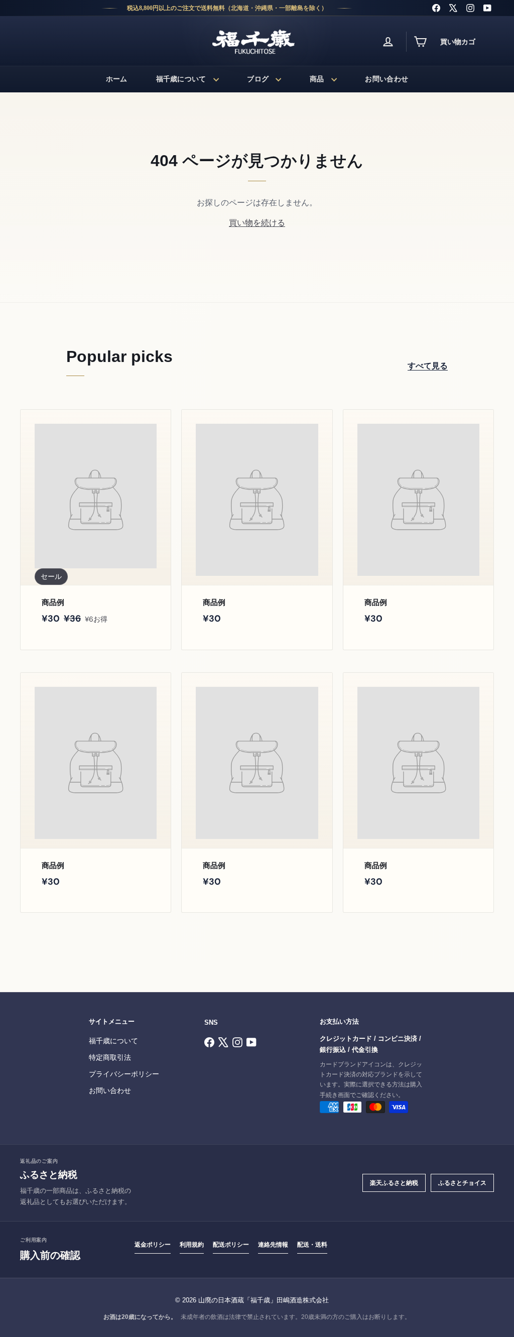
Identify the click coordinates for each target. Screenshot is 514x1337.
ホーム (116, 79)
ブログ (258, 79)
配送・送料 (312, 1244)
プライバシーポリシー (124, 1074)
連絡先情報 (273, 1244)
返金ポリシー (153, 1244)
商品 (317, 79)
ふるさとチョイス (462, 1182)
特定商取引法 (110, 1057)
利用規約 (192, 1244)
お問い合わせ (386, 79)
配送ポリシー (231, 1244)
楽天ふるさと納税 (394, 1182)
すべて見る (428, 365)
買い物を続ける (257, 222)
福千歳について (181, 79)
